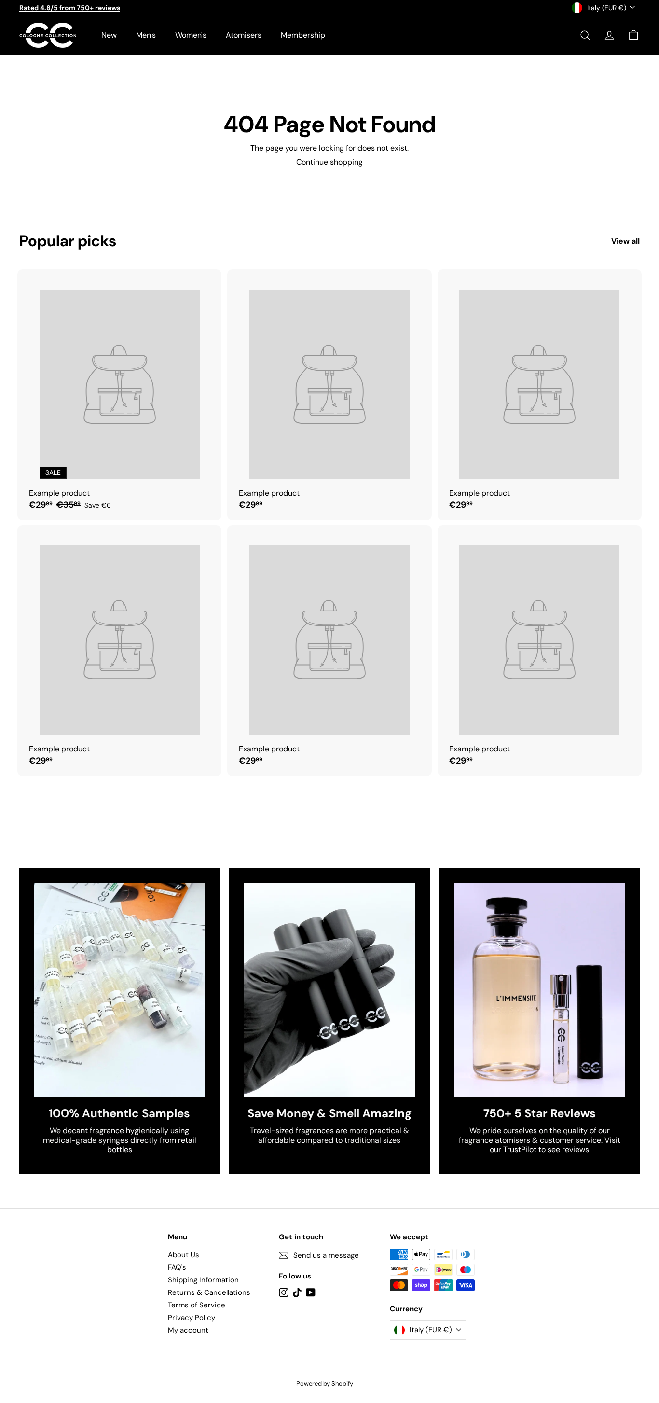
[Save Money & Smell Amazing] (329, 990)
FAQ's (177, 1267)
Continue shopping (329, 162)
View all (625, 241)
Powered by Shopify (324, 1383)
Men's (146, 35)
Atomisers (243, 35)
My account (188, 1330)
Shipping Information (203, 1280)
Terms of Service (196, 1305)
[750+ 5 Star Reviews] (539, 990)
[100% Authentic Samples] (119, 990)
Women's (190, 35)
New (109, 35)
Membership (303, 35)
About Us (183, 1255)
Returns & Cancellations (209, 1292)
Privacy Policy (191, 1317)
